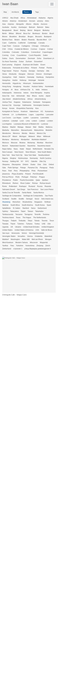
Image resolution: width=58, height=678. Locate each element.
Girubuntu (12, 74)
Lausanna (34, 118)
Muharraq (31, 143)
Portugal (25, 177)
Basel (16, 30)
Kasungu (17, 105)
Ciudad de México (22, 49)
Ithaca (34, 96)
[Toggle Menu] (52, 4)
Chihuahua (45, 46)
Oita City (42, 161)
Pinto (33, 171)
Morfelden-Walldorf (39, 140)
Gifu (47, 71)
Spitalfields (6, 208)
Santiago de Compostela (11, 196)
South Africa (15, 205)
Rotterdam (13, 186)
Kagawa (17, 102)
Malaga (20, 127)
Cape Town (6, 46)
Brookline (13, 37)
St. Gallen (16, 208)
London (50, 121)
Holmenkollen (38, 83)
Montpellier (25, 140)
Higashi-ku (17, 83)
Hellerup (23, 80)
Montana (5, 140)
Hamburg (40, 77)
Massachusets (26, 130)
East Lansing (7, 65)
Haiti (15, 77)
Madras (5, 127)
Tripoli (12, 224)
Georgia (32, 71)
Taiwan (30, 211)
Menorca (16, 133)
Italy (28, 96)
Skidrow (5, 205)
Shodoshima (27, 202)
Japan (48, 96)
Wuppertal (44, 242)
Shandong (6, 202)
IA (12, 90)
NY (22, 161)
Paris (4, 171)
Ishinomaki (20, 96)
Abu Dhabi (14, 18)
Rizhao (35, 183)
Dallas (4, 58)
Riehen (15, 183)
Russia (40, 186)
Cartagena (26, 46)
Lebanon (5, 121)
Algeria (50, 18)
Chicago (35, 46)
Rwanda (48, 186)
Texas (18, 218)
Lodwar (42, 121)
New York (6, 155)
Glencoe (30, 74)
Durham (29, 62)
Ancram (32, 21)
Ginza (4, 74)
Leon (22, 121)
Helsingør (32, 80)
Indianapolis (7, 93)
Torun (52, 221)
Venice (24, 233)
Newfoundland (44, 155)
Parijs (51, 168)
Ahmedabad (31, 18)
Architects (15, 12)
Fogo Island (6, 71)
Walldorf (5, 239)
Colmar (50, 49)
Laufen (26, 118)
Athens (28, 24)
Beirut (30, 30)
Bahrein (40, 27)
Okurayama (16, 164)
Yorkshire (19, 246)
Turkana (29, 224)
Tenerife (37, 214)
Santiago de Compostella (33, 196)
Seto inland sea (47, 199)
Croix (13, 55)
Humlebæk (49, 86)
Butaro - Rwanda (28, 40)
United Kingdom (48, 227)
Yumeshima (29, 246)
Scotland (5, 199)
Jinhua (30, 99)
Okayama (6, 164)
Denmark (31, 58)
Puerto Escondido (27, 180)
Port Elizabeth (38, 174)
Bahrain (32, 27)
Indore (26, 93)
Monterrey (15, 140)
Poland (28, 174)
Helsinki (41, 80)
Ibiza (16, 90)
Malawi (28, 127)
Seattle (21, 199)
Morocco (5, 143)
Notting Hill (14, 161)
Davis (11, 58)
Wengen (48, 239)
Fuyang (24, 71)
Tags (37, 12)
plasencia (6, 174)
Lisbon (34, 121)
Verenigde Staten (8, 236)
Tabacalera (14, 211)
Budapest (47, 37)
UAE (43, 224)
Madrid (12, 127)
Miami (15, 136)
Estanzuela (6, 68)
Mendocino (6, 133)
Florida (49, 68)
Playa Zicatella (17, 174)
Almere (5, 21)
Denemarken (21, 58)
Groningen (48, 74)
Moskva (22, 143)
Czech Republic (35, 55)
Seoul (37, 199)
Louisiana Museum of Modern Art (26, 124)
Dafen (45, 55)
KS (42, 111)
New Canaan (7, 152)
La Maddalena (21, 115)
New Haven (19, 152)
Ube (49, 224)
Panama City (33, 168)
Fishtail (41, 68)
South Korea (40, 205)
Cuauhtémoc (22, 55)
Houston (26, 86)
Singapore (38, 202)
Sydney (5, 211)
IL (33, 90)
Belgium (37, 30)
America (13, 21)
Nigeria (5, 158)
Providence (6, 180)
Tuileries (20, 224)
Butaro (17, 40)
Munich (5, 146)
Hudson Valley (37, 86)
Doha (39, 58)
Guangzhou (6, 77)
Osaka (32, 164)
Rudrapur (22, 186)
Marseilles (15, 130)
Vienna (30, 236)
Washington (15, 239)
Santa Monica (38, 193)
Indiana (44, 90)
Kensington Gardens (41, 105)
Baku (47, 27)
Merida (24, 133)
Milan (39, 136)
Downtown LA (48, 58)
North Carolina (45, 158)
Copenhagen (47, 52)
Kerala (11, 108)
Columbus (25, 52)
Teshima (46, 214)
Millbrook (46, 136)
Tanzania (18, 214)
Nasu (16, 149)
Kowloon (24, 111)
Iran (12, 96)
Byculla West (42, 40)
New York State (30, 155)
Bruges (30, 37)
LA (12, 115)
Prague (42, 177)
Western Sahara (21, 242)
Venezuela (15, 233)
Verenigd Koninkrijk (36, 233)
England (17, 65)
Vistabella (38, 236)
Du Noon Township (9, 62)
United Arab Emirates (31, 227)
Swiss (33, 208)
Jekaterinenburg (19, 99)
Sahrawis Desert (8, 189)
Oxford (51, 164)
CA (50, 40)
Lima (28, 121)
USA (37, 230)
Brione (4, 37)
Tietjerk (13, 221)
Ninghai (13, 158)
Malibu (41, 127)
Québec (45, 180)
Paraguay (43, 168)
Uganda (5, 227)
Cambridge (32, 43)
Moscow (14, 143)
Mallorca (49, 127)
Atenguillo (20, 24)
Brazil (52, 33)
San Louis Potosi (46, 189)
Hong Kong (6, 86)
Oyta (4, 168)
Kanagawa (46, 102)
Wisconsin (34, 242)
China (10, 49)
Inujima (47, 93)
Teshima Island (8, 218)
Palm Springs (13, 168)
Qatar (38, 180)
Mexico (32, 133)
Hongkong (17, 86)
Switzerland (42, 208)
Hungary (5, 90)
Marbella (5, 130)
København (34, 111)
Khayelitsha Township (24, 108)
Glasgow (22, 74)
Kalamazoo (26, 102)
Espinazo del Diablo (30, 65)
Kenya (4, 108)
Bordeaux (36, 33)
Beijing (22, 30)
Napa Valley (7, 149)
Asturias (11, 24)
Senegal (29, 199)
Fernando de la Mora (21, 68)
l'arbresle (5, 115)
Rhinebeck (6, 183)
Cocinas (34, 49)
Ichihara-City (25, 90)
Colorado (15, 52)
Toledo (37, 221)
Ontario (25, 164)
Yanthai (5, 246)
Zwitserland (6, 249)
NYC (27, 161)
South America (27, 205)
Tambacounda (7, 214)
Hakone (22, 77)
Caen (4, 43)
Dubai (21, 62)
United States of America (24, 230)
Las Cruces (6, 118)
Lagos (31, 115)
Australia (5, 27)
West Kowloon (7, 242)
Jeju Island (6, 99)
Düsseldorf (38, 62)
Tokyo (30, 221)
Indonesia (17, 93)
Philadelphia (24, 171)
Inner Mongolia (36, 93)
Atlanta (36, 24)
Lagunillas (40, 115)
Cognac (42, 49)
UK (12, 227)
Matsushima (39, 130)
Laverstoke (45, 118)
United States (7, 230)
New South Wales (44, 152)
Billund (18, 33)
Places (26, 12)
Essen (43, 65)
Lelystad (14, 121)
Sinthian (47, 202)
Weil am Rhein (37, 239)
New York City (17, 155)
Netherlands (37, 149)
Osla (39, 164)
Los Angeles (7, 124)
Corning (5, 55)
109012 (5, 18)
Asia (4, 24)
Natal (22, 149)
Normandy (34, 158)
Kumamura (49, 111)
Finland (34, 68)
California (12, 43)
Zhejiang (39, 246)
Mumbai (40, 143)
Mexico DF (6, 136)
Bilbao (11, 33)
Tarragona (28, 214)
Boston (44, 33)
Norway (5, 161)
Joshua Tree (7, 102)
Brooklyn (22, 37)
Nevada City (49, 149)
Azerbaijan (23, 27)
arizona (40, 21)
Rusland (32, 186)
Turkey (37, 224)
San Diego (21, 189)
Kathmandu (27, 105)
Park (10, 171)
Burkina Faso (7, 40)
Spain (49, 205)
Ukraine (18, 227)
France (16, 71)
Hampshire (50, 77)
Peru (16, 171)
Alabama (42, 18)
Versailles (21, 236)
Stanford (25, 208)
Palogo (23, 168)
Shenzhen (16, 202)
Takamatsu (39, 211)
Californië (22, 43)
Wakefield (48, 236)
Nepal (28, 149)
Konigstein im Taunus (10, 111)
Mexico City (41, 133)
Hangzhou (6, 80)
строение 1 (17, 249)
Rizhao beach (45, 183)
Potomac (33, 177)
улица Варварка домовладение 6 (37, 249)
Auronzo (44, 24)
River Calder (25, 183)
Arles (47, 21)
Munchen (49, 143)
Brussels (38, 37)
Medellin (49, 130)
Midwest (31, 136)
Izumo (41, 96)
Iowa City (5, 96)
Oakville (34, 161)
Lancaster (49, 115)
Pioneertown (42, 171)
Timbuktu (22, 221)
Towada (5, 224)
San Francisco (32, 189)
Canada (41, 43)
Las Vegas (17, 118)
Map (5, 12)
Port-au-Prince (7, 177)
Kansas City (6, 105)
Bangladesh (7, 30)
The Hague (27, 218)
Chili (4, 49)
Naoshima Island (43, 146)
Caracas (16, 46)
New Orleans (31, 152)
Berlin (4, 33)
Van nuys (5, 233)
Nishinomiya (23, 158)
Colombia (6, 52)
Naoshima (31, 146)
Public (15, 180)
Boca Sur (26, 33)
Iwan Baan (10, 4)
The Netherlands (39, 218)
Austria (13, 27)
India (38, 90)
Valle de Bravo (46, 230)
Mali (34, 127)
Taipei (23, 211)
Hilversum (27, 83)
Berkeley (46, 30)
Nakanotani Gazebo (17, 146)
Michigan (22, 136)
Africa (23, 18)
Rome (4, 186)
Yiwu (12, 246)
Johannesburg (40, 99)
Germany (40, 71)
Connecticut (35, 52)
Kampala (36, 102)
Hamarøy (30, 77)
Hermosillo (6, 83)
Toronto (44, 221)
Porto (17, 177)
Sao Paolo (49, 196)
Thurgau (5, 221)
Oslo (45, 164)
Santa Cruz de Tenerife (11, 193)
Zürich (47, 246)
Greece (39, 74)
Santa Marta (26, 193)
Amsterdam (22, 21)
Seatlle (13, 199)
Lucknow (44, 124)
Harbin (15, 80)
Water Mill (26, 239)
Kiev (37, 108)
